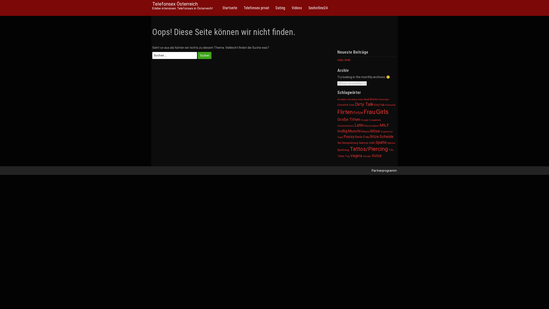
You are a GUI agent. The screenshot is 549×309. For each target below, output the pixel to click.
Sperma (391, 143)
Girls (382, 111)
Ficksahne (390, 105)
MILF (384, 125)
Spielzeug (343, 149)
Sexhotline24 (318, 8)
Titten (340, 156)
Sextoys (363, 142)
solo (372, 142)
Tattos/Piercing (369, 149)
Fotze (358, 112)
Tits (391, 149)
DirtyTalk (379, 104)
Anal (366, 99)
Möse (375, 131)
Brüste (374, 99)
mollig (342, 131)
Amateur (342, 99)
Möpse (365, 131)
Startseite (229, 8)
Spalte (381, 142)
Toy (347, 156)
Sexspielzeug (350, 142)
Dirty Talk (364, 104)
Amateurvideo (355, 99)
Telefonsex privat (256, 8)
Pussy (349, 136)
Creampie (383, 99)
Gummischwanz (345, 125)
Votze (377, 155)
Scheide (387, 136)
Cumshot (342, 104)
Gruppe (364, 120)
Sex (339, 142)
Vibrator (367, 156)
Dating (280, 8)
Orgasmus (387, 131)
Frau (369, 111)
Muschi (354, 131)
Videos (297, 8)
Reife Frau (362, 137)
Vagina (356, 155)
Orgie (340, 137)
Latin (359, 125)
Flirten (345, 112)
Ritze (374, 136)
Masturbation (371, 125)
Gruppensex (375, 120)
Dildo (351, 105)
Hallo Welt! (344, 60)
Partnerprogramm (384, 170)
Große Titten (348, 119)
